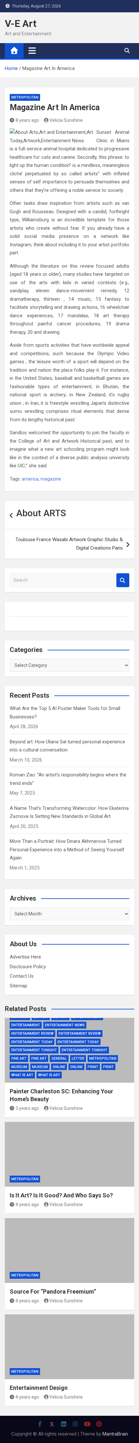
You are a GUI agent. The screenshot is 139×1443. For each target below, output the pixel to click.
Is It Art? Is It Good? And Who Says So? (61, 1195)
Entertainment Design (39, 1387)
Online (59, 1067)
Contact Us (22, 976)
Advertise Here (25, 957)
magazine (50, 479)
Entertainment (25, 1025)
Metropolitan (24, 97)
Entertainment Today (32, 1042)
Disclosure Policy (28, 967)
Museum (19, 1067)
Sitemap (18, 986)
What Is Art (22, 1075)
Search (122, 580)
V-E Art (21, 23)
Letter (78, 1058)
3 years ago (27, 1108)
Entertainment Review (32, 1033)
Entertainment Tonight (34, 1050)
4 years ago (27, 1204)
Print (93, 1067)
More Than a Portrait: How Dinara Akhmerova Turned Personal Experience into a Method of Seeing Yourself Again (67, 849)
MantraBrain (115, 1434)
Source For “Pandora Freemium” (53, 1291)
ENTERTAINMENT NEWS (65, 1025)
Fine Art (19, 1058)
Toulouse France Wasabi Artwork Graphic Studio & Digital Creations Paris (69, 544)
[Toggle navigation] (32, 50)
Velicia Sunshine (66, 120)
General (59, 1058)
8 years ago (27, 120)
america (30, 479)
